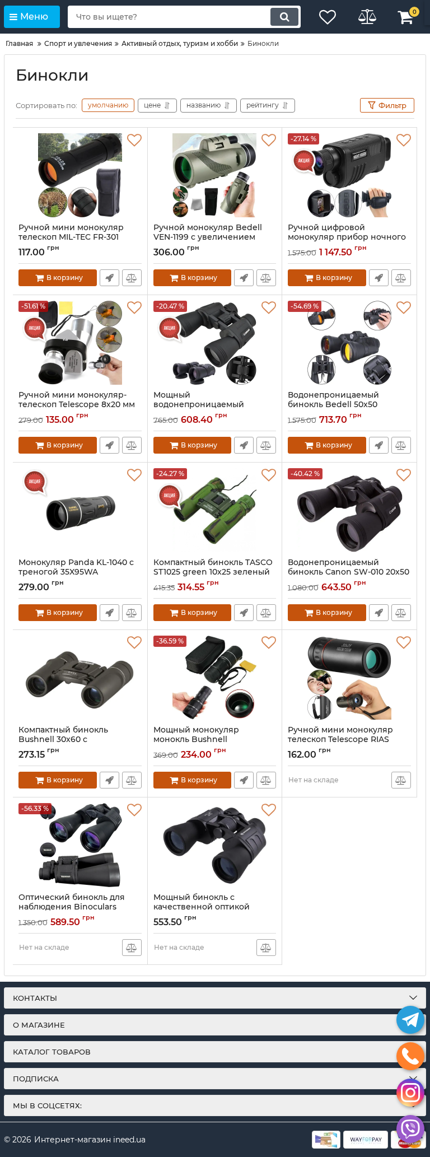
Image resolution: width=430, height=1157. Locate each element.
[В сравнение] (132, 277)
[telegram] (410, 1020)
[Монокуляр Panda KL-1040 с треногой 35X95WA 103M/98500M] (80, 510)
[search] (284, 17)
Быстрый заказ (109, 277)
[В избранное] (134, 140)
